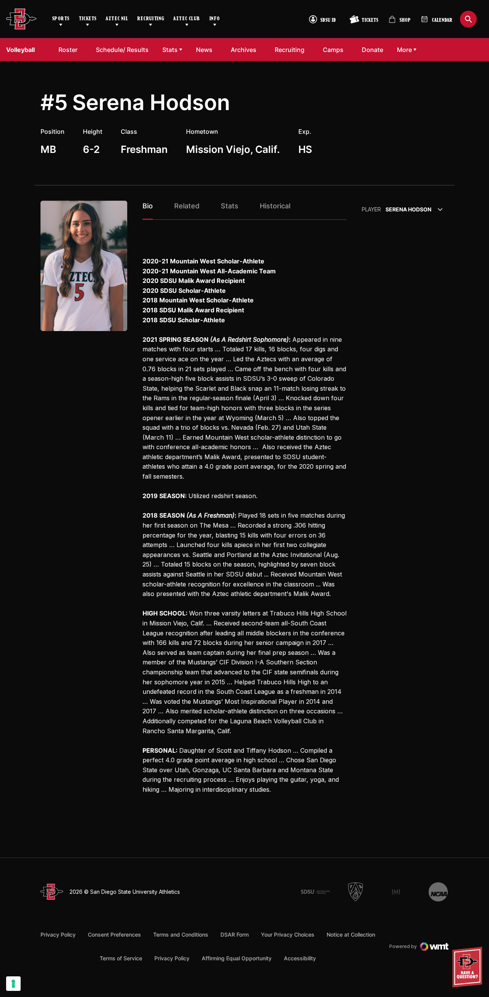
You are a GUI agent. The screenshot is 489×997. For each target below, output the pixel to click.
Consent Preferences (114, 934)
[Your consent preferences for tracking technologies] (13, 983)
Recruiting (150, 19)
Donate (374, 49)
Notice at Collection (351, 934)
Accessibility (300, 958)
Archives (243, 50)
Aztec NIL (116, 19)
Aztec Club (186, 19)
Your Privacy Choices (287, 934)
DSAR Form (234, 934)
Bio (147, 206)
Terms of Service (121, 958)
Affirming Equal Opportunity (237, 958)
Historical (275, 206)
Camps (335, 49)
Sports (61, 19)
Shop (399, 22)
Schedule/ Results (122, 50)
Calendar (442, 20)
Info (214, 19)
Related (186, 206)
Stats (170, 50)
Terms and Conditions (180, 934)
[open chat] (469, 967)
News (204, 50)
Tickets (88, 19)
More (404, 50)
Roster (68, 50)
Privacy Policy (58, 934)
